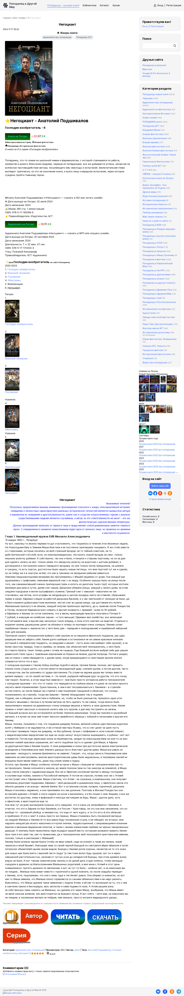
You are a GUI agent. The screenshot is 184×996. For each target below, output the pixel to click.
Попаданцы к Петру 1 (154, 247)
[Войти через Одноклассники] (170, 493)
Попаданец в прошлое (154, 65)
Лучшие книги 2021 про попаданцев (157, 449)
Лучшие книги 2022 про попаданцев (157, 455)
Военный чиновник (19, 273)
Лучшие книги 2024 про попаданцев (157, 466)
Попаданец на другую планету (159, 283)
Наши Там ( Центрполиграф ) (158, 324)
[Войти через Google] (165, 493)
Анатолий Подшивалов (99, 950)
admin (77, 950)
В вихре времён (151, 142)
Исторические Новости (155, 204)
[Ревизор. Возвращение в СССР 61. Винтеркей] (161, 412)
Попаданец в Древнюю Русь (157, 289)
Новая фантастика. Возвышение (160, 339)
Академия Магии (151, 130)
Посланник (14, 276)
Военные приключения (155, 138)
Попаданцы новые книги (155, 94)
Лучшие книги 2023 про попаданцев (157, 461)
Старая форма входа (160, 499)
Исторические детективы (156, 332)
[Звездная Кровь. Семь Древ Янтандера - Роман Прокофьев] (155, 383)
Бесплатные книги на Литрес (158, 178)
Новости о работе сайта (155, 221)
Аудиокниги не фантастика (157, 109)
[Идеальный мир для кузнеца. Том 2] (144, 383)
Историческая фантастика (157, 354)
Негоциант (11, 493)
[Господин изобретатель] (67, 311)
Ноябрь (22, 18)
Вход (160, 5)
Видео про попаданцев (155, 362)
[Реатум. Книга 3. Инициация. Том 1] (142, 400)
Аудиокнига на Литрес (21, 224)
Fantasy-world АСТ (152, 166)
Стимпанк (148, 358)
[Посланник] (67, 379)
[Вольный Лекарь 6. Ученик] (150, 400)
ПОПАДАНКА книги (152, 122)
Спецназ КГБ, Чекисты (154, 346)
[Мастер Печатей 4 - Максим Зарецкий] (172, 391)
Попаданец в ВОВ (152, 225)
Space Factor (149, 313)
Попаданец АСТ (84, 37)
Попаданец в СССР (152, 243)
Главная (6, 18)
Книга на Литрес (17, 136)
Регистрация (173, 5)
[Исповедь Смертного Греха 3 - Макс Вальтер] (144, 433)
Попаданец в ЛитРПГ (154, 270)
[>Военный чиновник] (67, 345)
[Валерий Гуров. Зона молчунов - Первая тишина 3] (172, 383)
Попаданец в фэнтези (154, 259)
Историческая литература (157, 309)
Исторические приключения (158, 208)
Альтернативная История (156, 113)
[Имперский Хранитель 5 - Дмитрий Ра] (155, 391)
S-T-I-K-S (147, 170)
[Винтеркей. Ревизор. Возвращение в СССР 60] (150, 412)
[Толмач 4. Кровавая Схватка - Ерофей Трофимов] (155, 433)
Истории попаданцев (154, 200)
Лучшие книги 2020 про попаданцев (157, 444)
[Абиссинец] (67, 416)
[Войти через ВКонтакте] (150, 493)
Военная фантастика (154, 146)
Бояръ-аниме (150, 117)
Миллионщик (12, 466)
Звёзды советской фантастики (159, 317)
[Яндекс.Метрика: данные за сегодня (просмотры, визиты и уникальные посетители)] (12, 993)
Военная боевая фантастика (158, 150)
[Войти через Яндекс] (160, 493)
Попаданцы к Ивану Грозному (158, 255)
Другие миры (150, 192)
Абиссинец (14, 280)
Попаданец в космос (153, 278)
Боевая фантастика (153, 134)
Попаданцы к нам (152, 298)
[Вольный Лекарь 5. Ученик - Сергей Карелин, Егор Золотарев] (144, 421)
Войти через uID (160, 486)
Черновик (148, 98)
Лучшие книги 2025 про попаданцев (157, 472)
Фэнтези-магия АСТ (153, 328)
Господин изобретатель (21, 269)
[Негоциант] (67, 480)
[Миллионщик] (67, 450)
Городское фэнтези (153, 350)
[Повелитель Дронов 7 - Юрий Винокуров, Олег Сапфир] (144, 391)
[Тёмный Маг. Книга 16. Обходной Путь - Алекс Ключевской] (163, 391)
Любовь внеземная (153, 212)
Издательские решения (155, 196)
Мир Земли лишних (153, 216)
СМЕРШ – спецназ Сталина (157, 174)
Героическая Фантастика (156, 161)
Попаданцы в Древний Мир (157, 294)
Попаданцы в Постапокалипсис (159, 302)
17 (28, 18)
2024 (14, 18)
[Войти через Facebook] (155, 493)
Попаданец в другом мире (156, 274)
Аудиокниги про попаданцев (57, 37)
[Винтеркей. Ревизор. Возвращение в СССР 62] (163, 383)
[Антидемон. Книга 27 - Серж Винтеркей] (142, 412)
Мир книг (147, 69)
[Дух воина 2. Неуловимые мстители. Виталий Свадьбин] (169, 412)
